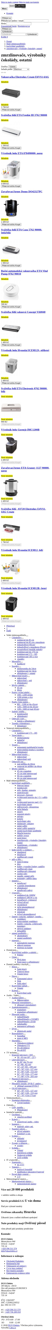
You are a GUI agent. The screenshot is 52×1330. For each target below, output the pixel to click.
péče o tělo (16, 859)
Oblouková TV (23, 1045)
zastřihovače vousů (25, 857)
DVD (14, 1029)
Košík (4, 37)
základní (20, 1138)
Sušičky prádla (18, 711)
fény (19, 864)
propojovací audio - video (28, 1122)
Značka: (4, 66)
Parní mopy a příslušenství (28, 962)
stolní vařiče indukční (26, 828)
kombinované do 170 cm (27, 652)
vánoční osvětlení (24, 1117)
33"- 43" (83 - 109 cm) (26, 1067)
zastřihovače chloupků (26, 871)
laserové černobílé (24, 1169)
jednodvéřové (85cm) (26, 645)
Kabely (15, 1119)
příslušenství (22, 683)
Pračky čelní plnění (20, 702)
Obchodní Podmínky (15, 1261)
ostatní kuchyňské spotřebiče (29, 831)
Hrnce (14, 967)
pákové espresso (24, 945)
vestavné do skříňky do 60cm (29, 766)
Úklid (14, 957)
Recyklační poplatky (15, 1271)
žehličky (15, 881)
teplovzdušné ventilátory (27, 921)
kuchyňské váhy (24, 821)
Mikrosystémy (23, 1000)
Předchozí (10, 626)
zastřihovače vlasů (24, 869)
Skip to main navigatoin (29, 2)
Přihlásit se (6, 18)
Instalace (15, 1124)
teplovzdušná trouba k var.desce (30, 750)
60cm (19, 690)
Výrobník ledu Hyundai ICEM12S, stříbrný (25, 350)
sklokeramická (23, 738)
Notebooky (16, 1162)
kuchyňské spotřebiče (21, 783)
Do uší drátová (23, 1048)
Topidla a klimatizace (21, 723)
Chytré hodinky (23, 1103)
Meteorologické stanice (21, 1181)
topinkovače (22, 788)
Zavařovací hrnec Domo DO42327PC (21, 191)
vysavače (15, 893)
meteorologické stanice (26, 1184)
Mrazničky (16, 661)
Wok (19, 981)
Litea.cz (12, 1328)
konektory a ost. (24, 1134)
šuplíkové (21, 664)
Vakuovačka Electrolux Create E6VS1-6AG (25, 77)
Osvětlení (16, 1114)
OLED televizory (19, 1088)
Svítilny (15, 1136)
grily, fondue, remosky (26, 790)
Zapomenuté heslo (9, 26)
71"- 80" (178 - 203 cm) (27, 1076)
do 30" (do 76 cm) (25, 1062)
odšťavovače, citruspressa (28, 807)
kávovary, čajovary (25, 795)
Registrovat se (24, 26)
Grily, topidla (17, 1107)
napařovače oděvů (24, 890)
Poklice (20, 955)
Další (8, 631)
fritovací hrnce (23, 785)
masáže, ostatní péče (25, 876)
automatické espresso (26, 943)
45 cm (19, 688)
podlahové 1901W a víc (27, 897)
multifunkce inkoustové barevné (30, 1172)
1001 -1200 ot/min (25, 695)
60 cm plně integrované (27, 778)
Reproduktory (17, 1033)
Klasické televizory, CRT (22, 1055)
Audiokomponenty (20, 1007)
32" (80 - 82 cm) (24, 1064)
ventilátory (21, 919)
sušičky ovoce (23, 835)
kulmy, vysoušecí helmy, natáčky (31, 866)
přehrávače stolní (24, 1031)
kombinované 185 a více (27, 657)
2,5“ (19, 1176)
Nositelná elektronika (21, 1100)
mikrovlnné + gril (24, 680)
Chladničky (16, 637)
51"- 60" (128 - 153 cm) (27, 1072)
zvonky (20, 1145)
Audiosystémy (18, 998)
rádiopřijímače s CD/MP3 (28, 1019)
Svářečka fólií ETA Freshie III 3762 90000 (24, 115)
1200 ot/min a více (25, 697)
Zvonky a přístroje (19, 1143)
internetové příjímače (26, 1026)
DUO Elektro (13, 1325)
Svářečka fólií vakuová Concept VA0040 (23, 312)
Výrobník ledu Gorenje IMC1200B (20, 429)
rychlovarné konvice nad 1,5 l (29, 802)
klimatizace (22, 726)
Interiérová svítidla (25, 1153)
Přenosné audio (18, 1014)
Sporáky (15, 666)
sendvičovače (22, 792)
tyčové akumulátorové (26, 914)
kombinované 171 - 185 (27, 654)
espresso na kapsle (25, 948)
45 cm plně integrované (27, 773)
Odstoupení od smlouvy (16, 1266)
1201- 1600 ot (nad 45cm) (28, 709)
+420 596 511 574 (9, 1248)
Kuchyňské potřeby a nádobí (24, 952)
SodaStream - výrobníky (27, 845)
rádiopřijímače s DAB (26, 1021)
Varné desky (17, 735)
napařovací (21, 883)
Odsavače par (17, 761)
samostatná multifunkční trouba (30, 747)
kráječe (20, 819)
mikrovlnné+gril (24, 759)
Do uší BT (21, 1050)
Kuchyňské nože (24, 993)
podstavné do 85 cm (25, 640)
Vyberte (12, 67)
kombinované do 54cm (26, 671)
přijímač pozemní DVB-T (28, 1086)
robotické (21, 912)
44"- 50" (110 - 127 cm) (27, 1069)
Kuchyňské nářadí (19, 986)
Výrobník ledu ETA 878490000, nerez (22, 153)
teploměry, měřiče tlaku (27, 878)
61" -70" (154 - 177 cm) (27, 1074)
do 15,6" (20, 1165)
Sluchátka (16, 1041)
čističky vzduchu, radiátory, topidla (26, 917)
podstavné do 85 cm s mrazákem (31, 642)
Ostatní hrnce (22, 974)
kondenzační (22, 714)
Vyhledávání (7, 32)
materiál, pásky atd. (25, 1126)
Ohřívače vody (18, 719)
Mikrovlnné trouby (20, 676)
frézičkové (21, 854)
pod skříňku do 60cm (26, 764)
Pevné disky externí (20, 1174)
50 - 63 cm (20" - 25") (26, 1057)
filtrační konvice (24, 833)
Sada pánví (21, 983)
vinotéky (20, 659)
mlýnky (20, 816)
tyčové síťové (23, 902)
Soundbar (21, 1036)
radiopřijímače (23, 1017)
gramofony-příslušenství (27, 1012)
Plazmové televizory (20, 1079)
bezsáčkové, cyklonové (27, 900)
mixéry (20, 812)
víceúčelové (22, 905)
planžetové (21, 852)
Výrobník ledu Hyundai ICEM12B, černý (24, 588)
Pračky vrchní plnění (20, 692)
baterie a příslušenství (26, 721)
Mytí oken (21, 959)
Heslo (3, 23)
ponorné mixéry (23, 814)
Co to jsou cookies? (14, 1268)
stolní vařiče (22, 826)
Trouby (15, 745)
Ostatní (20, 988)
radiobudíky (22, 1024)
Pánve (14, 976)
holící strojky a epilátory (22, 850)
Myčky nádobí (18, 685)
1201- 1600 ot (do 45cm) (27, 707)
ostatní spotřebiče (19, 933)
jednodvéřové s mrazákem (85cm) (31, 647)
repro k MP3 (22, 1038)
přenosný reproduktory (26, 1005)
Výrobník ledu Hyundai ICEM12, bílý (22, 550)
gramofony (21, 1010)
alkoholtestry (22, 936)
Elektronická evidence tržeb (18, 1273)
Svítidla (15, 1148)
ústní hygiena (22, 862)
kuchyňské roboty (24, 804)
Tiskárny (15, 1167)
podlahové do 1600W (26, 895)
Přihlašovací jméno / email (12, 21)
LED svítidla (22, 1157)
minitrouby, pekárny (25, 823)
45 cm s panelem (24, 771)
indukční (20, 740)
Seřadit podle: (7, 69)
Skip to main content (9, 2)
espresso (15, 940)
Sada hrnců (22, 969)
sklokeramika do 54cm (26, 668)
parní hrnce (22, 838)
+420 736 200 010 (13, 1312)
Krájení (15, 990)
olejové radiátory (24, 928)
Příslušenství (22, 1110)
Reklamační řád (13, 1263)
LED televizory (18, 1060)
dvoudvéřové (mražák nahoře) (29, 649)
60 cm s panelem (24, 776)
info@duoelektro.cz (9, 1251)
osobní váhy (22, 874)
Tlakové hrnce (23, 971)
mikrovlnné (22, 678)
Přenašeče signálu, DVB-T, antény (26, 1083)
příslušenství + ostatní (26, 673)
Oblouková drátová (25, 1043)
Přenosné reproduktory (21, 1002)
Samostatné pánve (24, 979)
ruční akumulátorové (25, 907)
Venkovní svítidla (24, 1155)
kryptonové (22, 1141)
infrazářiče (21, 931)
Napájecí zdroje (18, 1129)
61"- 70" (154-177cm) (26, 1095)
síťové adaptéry (23, 1131)
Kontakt (9, 13)
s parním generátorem (26, 886)
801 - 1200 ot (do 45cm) (27, 704)
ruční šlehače (22, 809)
